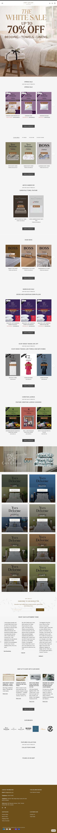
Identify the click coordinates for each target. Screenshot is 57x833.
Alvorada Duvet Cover (44, 165)
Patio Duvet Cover (12, 165)
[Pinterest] (5, 807)
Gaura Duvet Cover (28, 165)
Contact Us (32, 814)
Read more (5, 693)
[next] (53, 105)
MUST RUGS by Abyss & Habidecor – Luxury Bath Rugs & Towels (8, 684)
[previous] (3, 105)
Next (55, 641)
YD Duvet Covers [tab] (40, 137)
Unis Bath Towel (13, 377)
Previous (1, 641)
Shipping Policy (5, 818)
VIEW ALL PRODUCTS (28, 126)
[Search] (52, 3)
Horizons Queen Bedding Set (13, 115)
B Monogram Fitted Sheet (28, 268)
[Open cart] (54, 3)
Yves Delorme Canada (35, 792)
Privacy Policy (5, 814)
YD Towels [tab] (24, 137)
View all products (28, 228)
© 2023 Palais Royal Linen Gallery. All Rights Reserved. (14, 827)
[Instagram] (2, 807)
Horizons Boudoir (44, 115)
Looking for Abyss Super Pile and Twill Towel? (21, 684)
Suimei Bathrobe (44, 377)
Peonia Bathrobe (28, 377)
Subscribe (40, 609)
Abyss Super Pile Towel (20, 219)
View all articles (28, 709)
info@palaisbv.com (9, 792)
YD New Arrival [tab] (16, 137)
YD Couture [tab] (31, 137)
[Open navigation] (2, 3)
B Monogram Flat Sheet (44, 268)
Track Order (32, 816)
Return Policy (5, 816)
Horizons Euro (28, 115)
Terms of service (5, 820)
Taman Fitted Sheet (13, 268)
